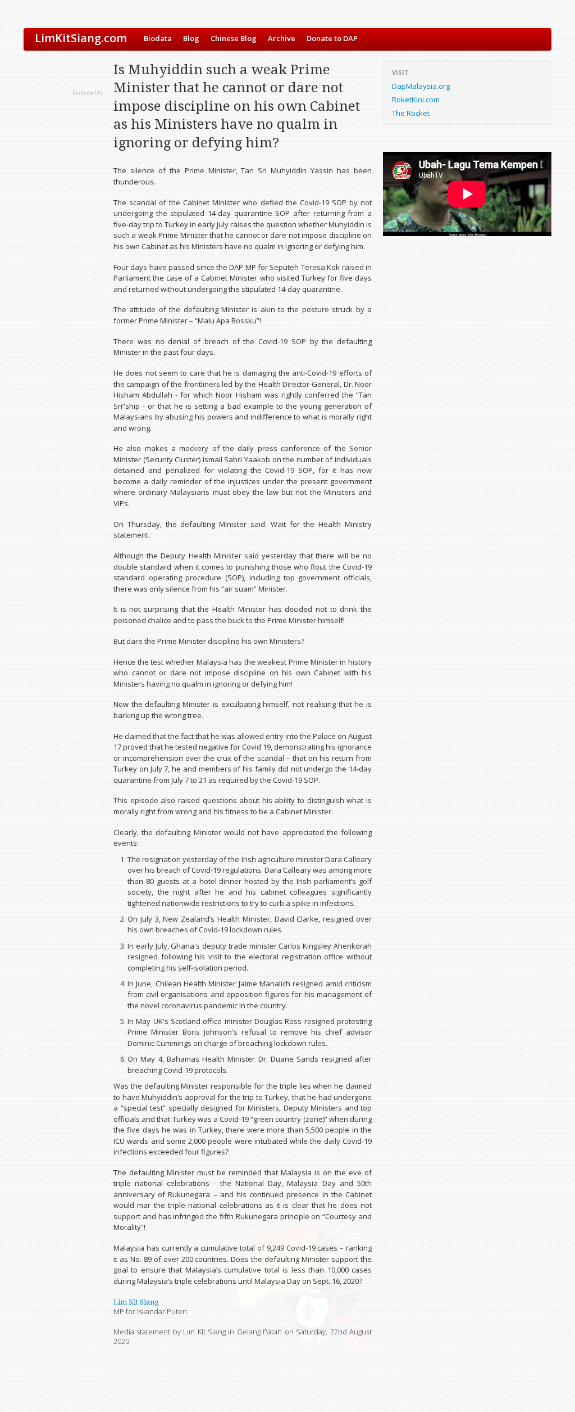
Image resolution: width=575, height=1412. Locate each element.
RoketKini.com (416, 99)
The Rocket (411, 113)
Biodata (158, 38)
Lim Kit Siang (136, 1302)
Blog (191, 38)
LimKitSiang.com (81, 38)
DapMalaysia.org (421, 86)
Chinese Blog (234, 38)
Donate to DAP (332, 38)
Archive (281, 38)
